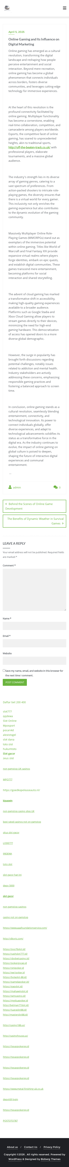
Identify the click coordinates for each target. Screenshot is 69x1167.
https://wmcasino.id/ (14, 996)
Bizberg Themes (51, 1159)
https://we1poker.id (14, 972)
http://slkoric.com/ (13, 938)
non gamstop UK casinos (16, 768)
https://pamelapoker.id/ (16, 981)
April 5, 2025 (16, 32)
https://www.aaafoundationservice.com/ (25, 927)
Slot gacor (9, 753)
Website (7, 653)
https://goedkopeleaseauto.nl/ (21, 790)
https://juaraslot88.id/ (15, 1009)
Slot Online (10, 720)
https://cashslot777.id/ (15, 953)
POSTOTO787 (10, 1120)
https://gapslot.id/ (13, 986)
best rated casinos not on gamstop (22, 821)
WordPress (15, 1159)
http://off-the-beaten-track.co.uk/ (29, 147)
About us (12, 1146)
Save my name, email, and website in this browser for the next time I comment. (34, 673)
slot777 (7, 711)
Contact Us (30, 1146)
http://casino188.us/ (14, 1025)
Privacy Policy (52, 1146)
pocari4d (8, 730)
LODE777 (8, 843)
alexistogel (9, 735)
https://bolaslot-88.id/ (15, 977)
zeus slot (8, 758)
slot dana (8, 739)
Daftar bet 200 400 (14, 702)
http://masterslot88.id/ (15, 1014)
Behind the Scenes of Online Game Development (29, 506)
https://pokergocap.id (15, 963)
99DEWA (7, 853)
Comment (9, 565)
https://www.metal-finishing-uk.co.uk (23, 1088)
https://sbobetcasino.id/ (16, 958)
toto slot (8, 744)
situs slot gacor (11, 832)
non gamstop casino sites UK (18, 811)
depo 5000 (8, 885)
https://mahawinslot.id (15, 991)
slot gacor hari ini (12, 874)
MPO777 (7, 779)
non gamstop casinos (14, 906)
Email (6, 636)
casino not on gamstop (15, 917)
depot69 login (10, 1099)
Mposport (9, 725)
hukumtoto (9, 749)
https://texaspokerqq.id (16, 1046)
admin (16, 487)
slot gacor (8, 896)
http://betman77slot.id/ (16, 1005)
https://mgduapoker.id (15, 1000)
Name (7, 618)
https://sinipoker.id (13, 968)
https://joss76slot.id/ (14, 949)
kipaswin (8, 800)
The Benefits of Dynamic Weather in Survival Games (35, 521)
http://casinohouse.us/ (15, 1035)
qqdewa (8, 716)
